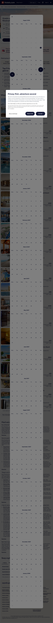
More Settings (13, 113)
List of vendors (11, 108)
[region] (26, 104)
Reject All (30, 113)
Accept (40, 113)
